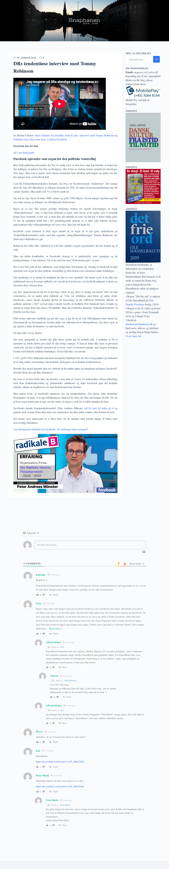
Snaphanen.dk (84, 20)
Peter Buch (65, 804)
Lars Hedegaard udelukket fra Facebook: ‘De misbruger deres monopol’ (50, 429)
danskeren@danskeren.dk (139, 324)
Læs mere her (134, 336)
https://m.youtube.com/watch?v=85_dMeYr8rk (60, 761)
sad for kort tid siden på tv (99, 408)
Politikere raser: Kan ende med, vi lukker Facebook (40, 139)
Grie (62, 647)
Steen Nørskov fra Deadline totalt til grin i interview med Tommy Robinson (74, 135)
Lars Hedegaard (26, 152)
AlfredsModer (70, 680)
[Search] (156, 59)
